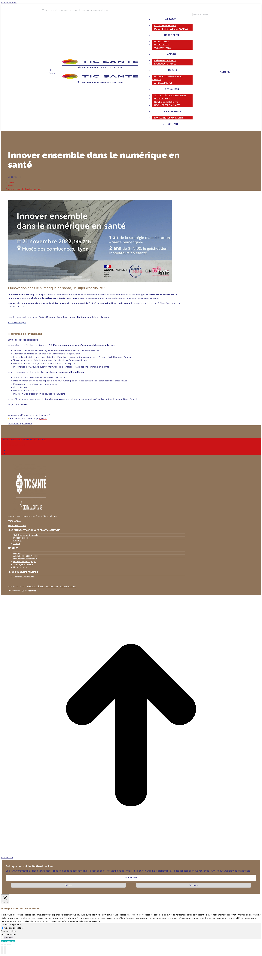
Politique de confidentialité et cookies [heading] (29, 866)
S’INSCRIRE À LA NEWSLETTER (16, 445)
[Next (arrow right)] (5, 950)
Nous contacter (20, 567)
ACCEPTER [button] (131, 877)
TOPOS (16, 544)
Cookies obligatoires (14, 928)
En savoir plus (14, 423)
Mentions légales (35, 586)
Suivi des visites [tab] (8, 934)
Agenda (43, 418)
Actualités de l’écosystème (25, 556)
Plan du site (52, 586)
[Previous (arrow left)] (2, 950)
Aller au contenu (9, 3)
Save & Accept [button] (8, 941)
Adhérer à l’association (23, 577)
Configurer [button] (193, 885)
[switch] (2, 937)
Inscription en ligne (17, 322)
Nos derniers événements (25, 559)
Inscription (27, 423)
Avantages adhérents (23, 564)
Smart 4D (17, 541)
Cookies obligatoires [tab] (11, 924)
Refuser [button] (68, 885)
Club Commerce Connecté (25, 535)
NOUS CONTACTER (17, 526)
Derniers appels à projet (24, 562)
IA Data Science (20, 538)
